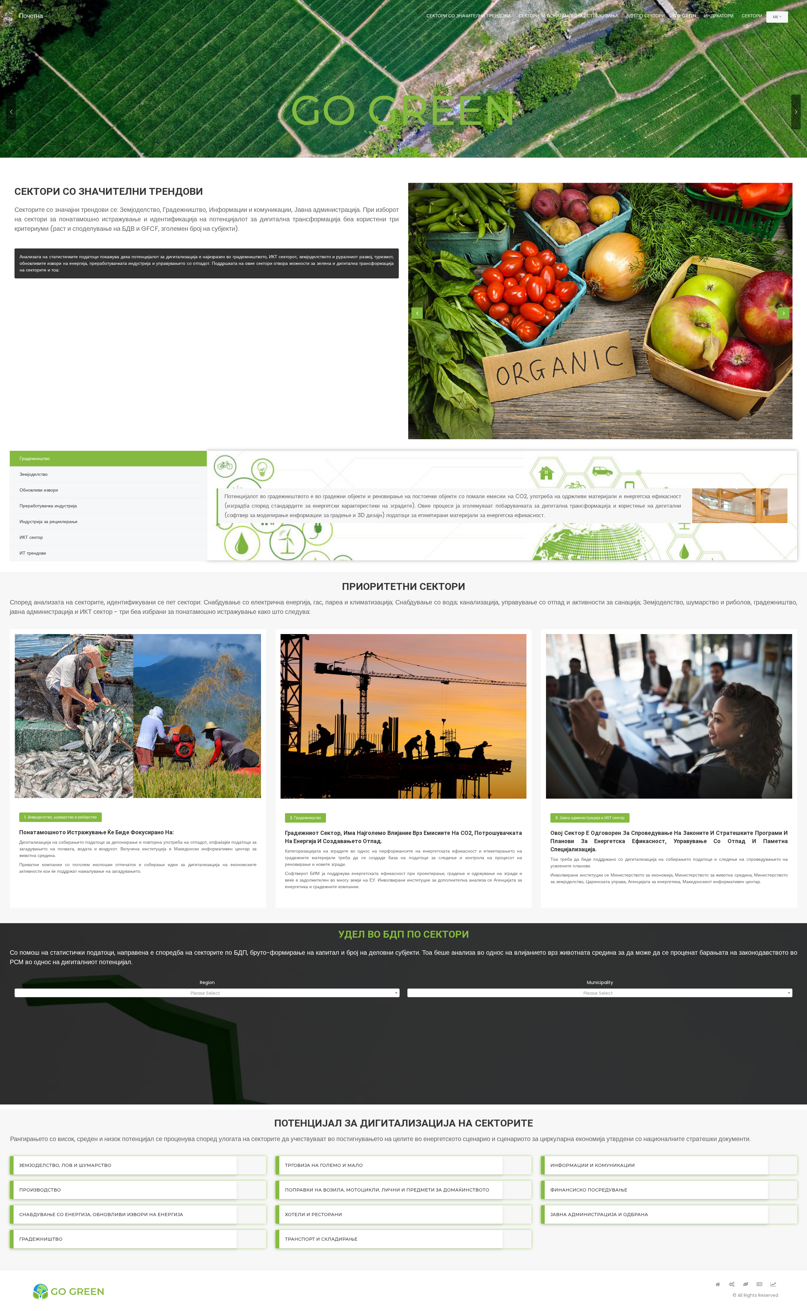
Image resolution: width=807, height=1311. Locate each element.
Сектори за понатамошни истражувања (568, 16)
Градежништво (40, 1239)
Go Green (684, 16)
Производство (40, 1190)
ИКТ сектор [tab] (31, 537)
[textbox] (207, 993)
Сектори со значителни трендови (468, 16)
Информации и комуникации (592, 1165)
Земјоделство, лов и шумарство (65, 1165)
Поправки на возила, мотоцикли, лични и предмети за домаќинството (387, 1190)
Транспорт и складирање (321, 1239)
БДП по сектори (645, 16)
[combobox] (207, 992)
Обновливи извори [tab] (39, 490)
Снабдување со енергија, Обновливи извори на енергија (101, 1214)
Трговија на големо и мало (324, 1165)
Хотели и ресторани (313, 1214)
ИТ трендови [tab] (33, 553)
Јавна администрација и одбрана (599, 1214)
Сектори (752, 16)
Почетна (31, 15)
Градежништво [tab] (35, 458)
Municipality (600, 982)
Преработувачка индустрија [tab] (48, 506)
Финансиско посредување (588, 1190)
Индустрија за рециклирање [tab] (49, 521)
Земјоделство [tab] (34, 474)
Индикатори (719, 16)
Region (207, 982)
